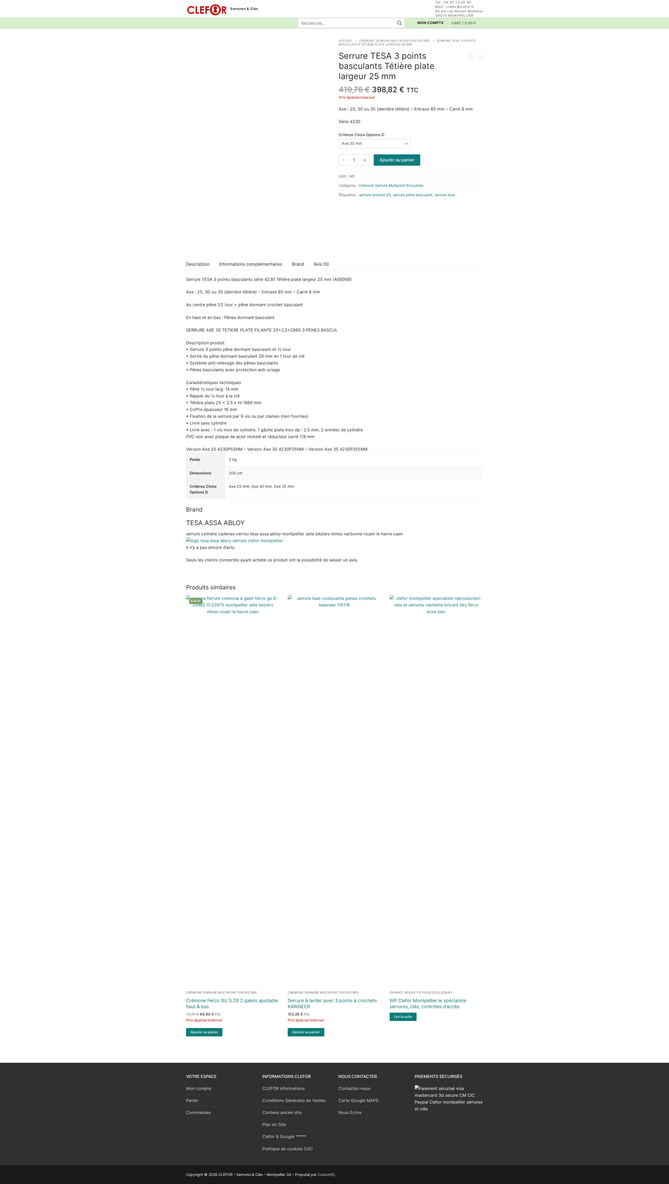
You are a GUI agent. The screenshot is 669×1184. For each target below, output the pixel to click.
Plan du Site (274, 1124)
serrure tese (445, 195)
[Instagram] (200, 23)
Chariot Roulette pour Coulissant (421, 992)
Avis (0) (321, 264)
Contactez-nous (354, 1088)
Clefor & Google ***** (284, 1136)
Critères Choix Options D (361, 134)
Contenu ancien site (282, 1112)
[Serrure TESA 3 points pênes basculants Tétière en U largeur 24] (480, 57)
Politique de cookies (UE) (287, 1148)
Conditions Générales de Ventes (294, 1100)
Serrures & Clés (244, 9)
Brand (298, 264)
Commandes (198, 1112)
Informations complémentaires (250, 264)
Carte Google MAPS (358, 1100)
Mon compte (198, 1088)
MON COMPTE (430, 23)
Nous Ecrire (349, 1112)
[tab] (198, 264)
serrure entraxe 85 (375, 195)
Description (198, 264)
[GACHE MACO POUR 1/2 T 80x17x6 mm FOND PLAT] (471, 57)
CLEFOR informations (283, 1088)
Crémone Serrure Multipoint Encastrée (394, 41)
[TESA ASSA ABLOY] (358, 229)
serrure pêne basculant (412, 195)
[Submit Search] (399, 23)
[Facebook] (190, 23)
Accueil (346, 41)
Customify (326, 1174)
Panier (192, 1100)
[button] (204, 1032)
